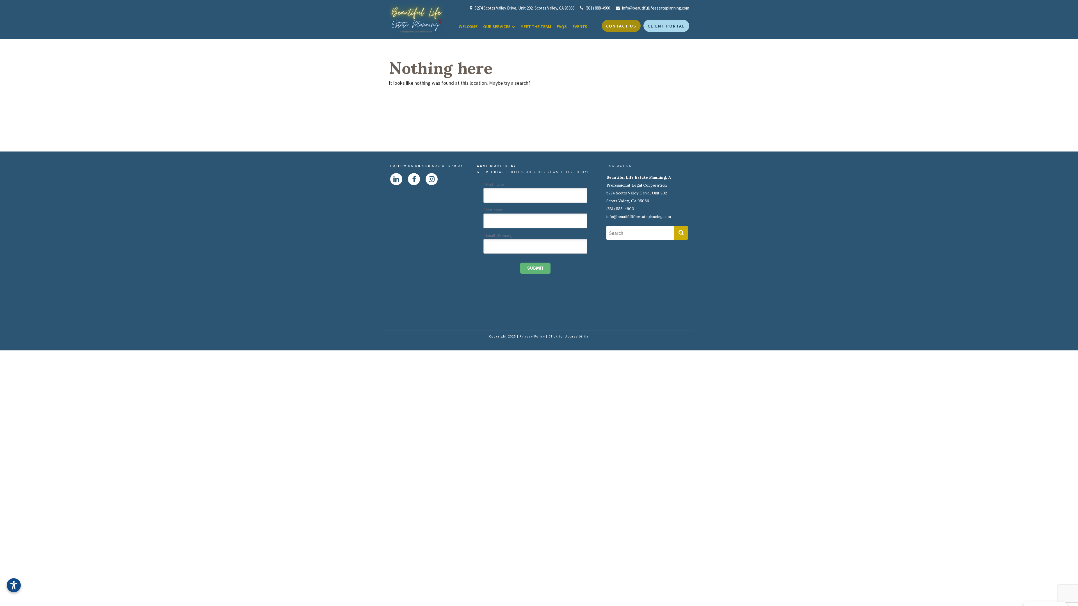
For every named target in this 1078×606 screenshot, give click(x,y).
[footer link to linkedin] (396, 179)
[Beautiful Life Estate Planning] (416, 18)
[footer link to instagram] (432, 179)
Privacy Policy (532, 336)
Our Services (497, 26)
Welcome (468, 26)
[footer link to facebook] (414, 179)
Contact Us (621, 26)
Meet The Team (535, 26)
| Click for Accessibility (567, 336)
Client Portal (666, 26)
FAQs (562, 26)
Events (579, 26)
